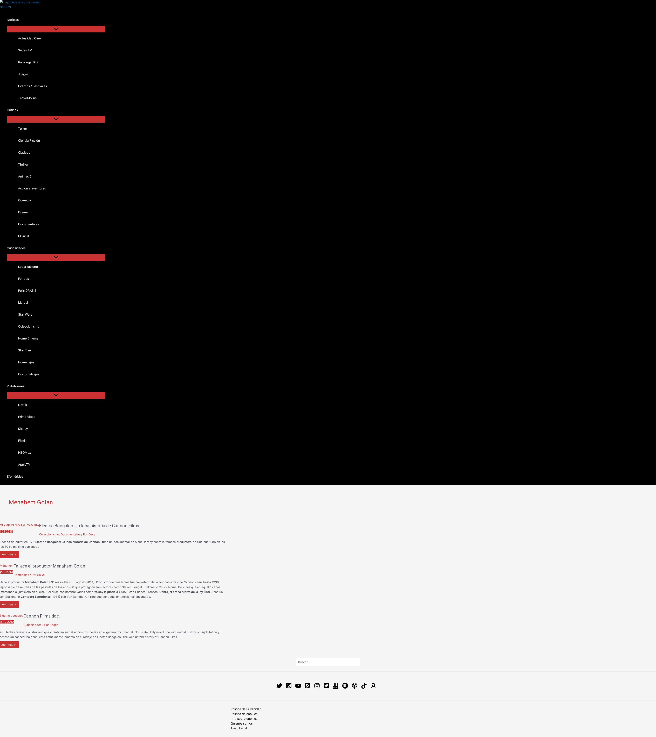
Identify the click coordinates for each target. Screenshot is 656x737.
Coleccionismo (28, 326)
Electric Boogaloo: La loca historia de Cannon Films (89, 525)
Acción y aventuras (32, 188)
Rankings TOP (28, 62)
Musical (23, 236)
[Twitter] (279, 687)
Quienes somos (242, 723)
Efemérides (15, 476)
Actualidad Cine (29, 38)
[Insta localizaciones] (317, 687)
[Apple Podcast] (355, 687)
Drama (23, 212)
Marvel (23, 302)
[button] (21, 20)
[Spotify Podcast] (345, 687)
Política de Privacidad (246, 709)
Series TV (25, 50)
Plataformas (15, 386)
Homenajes (26, 362)
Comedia (24, 200)
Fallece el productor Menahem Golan (49, 566)
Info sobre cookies (244, 718)
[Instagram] (289, 687)
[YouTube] (298, 687)
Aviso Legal (239, 728)
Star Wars (25, 314)
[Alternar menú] (56, 29)
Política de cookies (244, 714)
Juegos (23, 74)
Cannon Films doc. (41, 616)
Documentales (28, 224)
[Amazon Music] (373, 687)
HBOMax (24, 452)
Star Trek (24, 350)
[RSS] (308, 687)
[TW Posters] (326, 687)
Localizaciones (28, 266)
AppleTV (24, 464)
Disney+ (24, 428)
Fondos (23, 278)
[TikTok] (364, 687)
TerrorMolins (27, 98)
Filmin (22, 440)
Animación (25, 176)
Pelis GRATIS (27, 290)
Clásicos (24, 152)
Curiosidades (16, 248)
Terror (22, 128)
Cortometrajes (28, 374)
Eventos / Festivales (32, 86)
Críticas (12, 110)
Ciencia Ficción (29, 140)
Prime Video (26, 417)
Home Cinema (28, 338)
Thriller (23, 164)
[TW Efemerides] (336, 687)
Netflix (23, 405)
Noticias (13, 20)
